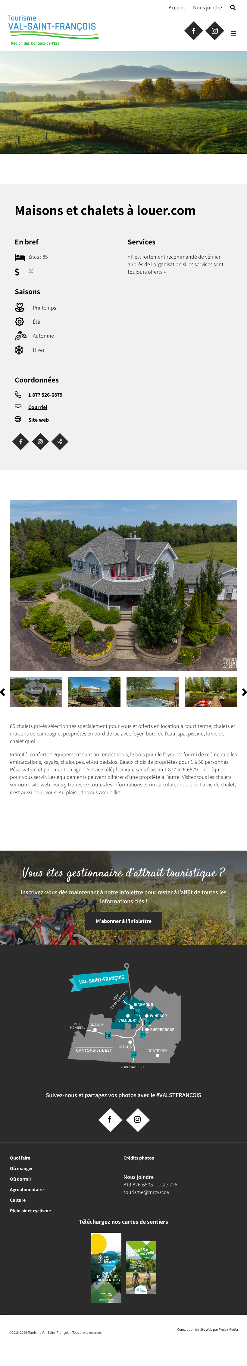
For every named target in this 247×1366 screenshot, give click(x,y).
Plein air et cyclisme (30, 1210)
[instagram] (137, 1119)
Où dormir (20, 1179)
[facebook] (109, 1119)
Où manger (21, 1168)
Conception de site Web (194, 1329)
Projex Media (228, 1329)
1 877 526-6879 (45, 394)
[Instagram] (40, 441)
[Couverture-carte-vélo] (141, 1243)
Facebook (193, 30)
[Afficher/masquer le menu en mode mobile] (234, 33)
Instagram (214, 30)
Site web (38, 419)
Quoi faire (20, 1158)
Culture (18, 1200)
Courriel (37, 407)
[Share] (60, 441)
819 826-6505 (138, 1184)
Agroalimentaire (27, 1189)
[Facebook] (21, 441)
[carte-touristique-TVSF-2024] (106, 1235)
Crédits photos (139, 1158)
